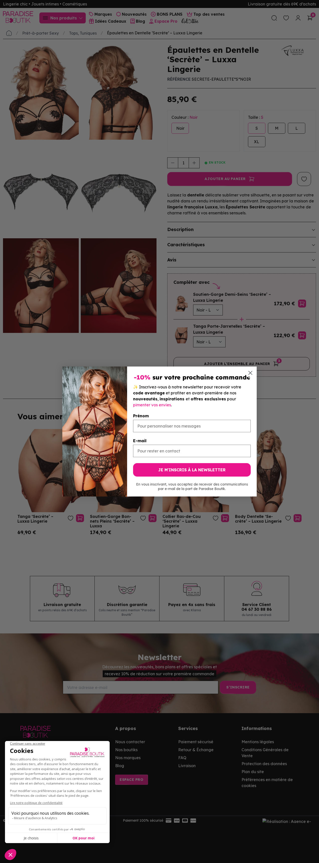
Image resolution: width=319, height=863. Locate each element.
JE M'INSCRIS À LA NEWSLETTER (192, 469)
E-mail (140, 440)
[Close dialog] (250, 373)
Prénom (141, 415)
